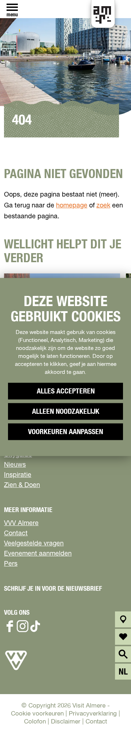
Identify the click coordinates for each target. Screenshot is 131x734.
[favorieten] (123, 636)
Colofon (35, 722)
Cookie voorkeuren (37, 714)
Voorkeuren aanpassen (65, 432)
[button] (109, 712)
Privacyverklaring (93, 714)
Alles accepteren (66, 391)
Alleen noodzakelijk (65, 411)
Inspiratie (17, 475)
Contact (16, 533)
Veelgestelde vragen (34, 543)
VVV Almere (21, 523)
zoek (103, 205)
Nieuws (15, 465)
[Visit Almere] (16, 670)
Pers (10, 564)
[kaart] (123, 619)
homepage (71, 205)
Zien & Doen (22, 485)
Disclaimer (65, 722)
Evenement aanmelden (38, 553)
